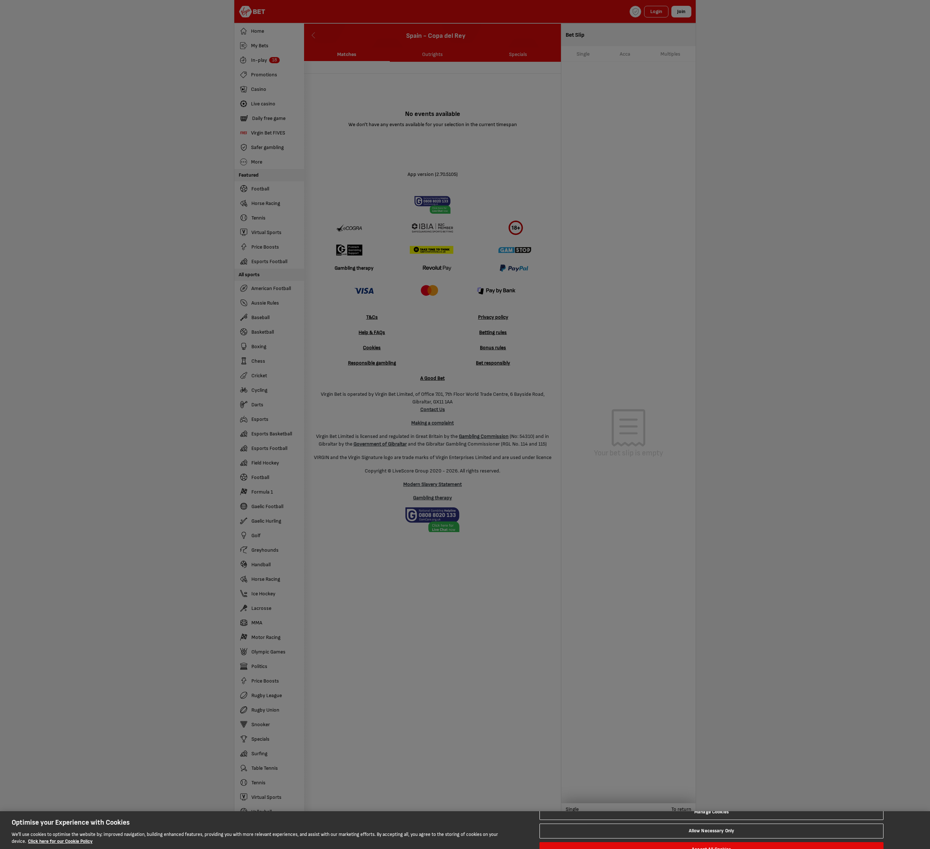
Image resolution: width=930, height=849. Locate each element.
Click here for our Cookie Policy (60, 841)
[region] (465, 830)
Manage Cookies (711, 812)
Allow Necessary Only (712, 831)
